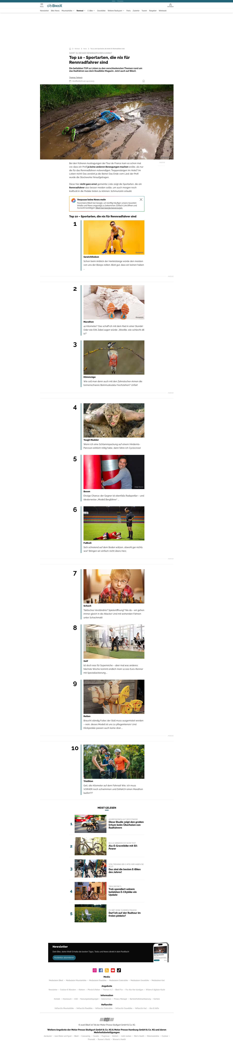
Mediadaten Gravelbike (140, 980)
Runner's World (104, 1039)
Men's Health (139, 1036)
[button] (107, 121)
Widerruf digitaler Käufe (155, 990)
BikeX (76, 1036)
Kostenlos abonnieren (64, 957)
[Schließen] (141, 199)
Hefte (113, 1)
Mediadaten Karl (158, 980)
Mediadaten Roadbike (97, 980)
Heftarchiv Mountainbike (64, 1008)
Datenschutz (106, 999)
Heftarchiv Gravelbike (123, 1008)
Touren (144, 11)
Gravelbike (101, 11)
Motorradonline (153, 1036)
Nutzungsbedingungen (89, 999)
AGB (76, 999)
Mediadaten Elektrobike (118, 980)
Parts (128, 11)
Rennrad (80, 11)
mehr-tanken (126, 1036)
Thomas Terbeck (75, 78)
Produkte (120, 1)
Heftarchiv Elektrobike (104, 1008)
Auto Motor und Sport (63, 1036)
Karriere (157, 999)
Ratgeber (153, 11)
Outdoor (165, 1036)
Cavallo (96, 1036)
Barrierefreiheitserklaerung (140, 999)
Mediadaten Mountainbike (76, 980)
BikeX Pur (119, 990)
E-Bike (90, 11)
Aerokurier (48, 1036)
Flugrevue (105, 1036)
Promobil (91, 1039)
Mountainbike (67, 11)
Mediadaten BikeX (56, 980)
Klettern (82, 990)
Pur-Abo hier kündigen (134, 990)
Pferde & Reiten (94, 990)
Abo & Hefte (154, 1008)
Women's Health (119, 1039)
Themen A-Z (108, 990)
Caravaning (85, 1036)
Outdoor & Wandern (68, 990)
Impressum (67, 999)
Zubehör (136, 11)
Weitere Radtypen (115, 11)
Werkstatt (162, 11)
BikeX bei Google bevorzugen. (109, 208)
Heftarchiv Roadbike (84, 1008)
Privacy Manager (120, 999)
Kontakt (57, 999)
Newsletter (44, 11)
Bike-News (55, 11)
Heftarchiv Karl (141, 1008)
